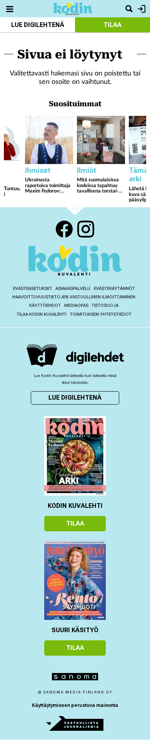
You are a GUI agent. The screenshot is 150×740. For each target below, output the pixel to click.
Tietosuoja (105, 305)
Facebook (64, 229)
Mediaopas (76, 305)
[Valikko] (9, 8)
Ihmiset (37, 170)
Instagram (85, 229)
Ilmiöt (86, 170)
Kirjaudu (140, 8)
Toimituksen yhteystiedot (101, 314)
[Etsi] (129, 8)
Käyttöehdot (45, 305)
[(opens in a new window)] (95, 357)
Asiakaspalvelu (72, 288)
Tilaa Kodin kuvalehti (42, 314)
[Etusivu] (73, 8)
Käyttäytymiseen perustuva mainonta (75, 705)
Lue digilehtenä (37, 24)
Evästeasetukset (32, 288)
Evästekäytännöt (114, 288)
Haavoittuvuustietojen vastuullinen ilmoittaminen (73, 297)
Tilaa (112, 24)
